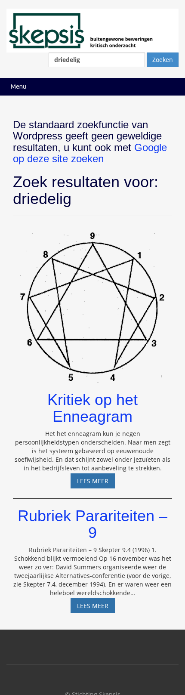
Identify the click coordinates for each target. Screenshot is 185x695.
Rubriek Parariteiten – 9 (92, 524)
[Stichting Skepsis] (92, 30)
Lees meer (96, 482)
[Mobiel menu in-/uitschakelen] (169, 87)
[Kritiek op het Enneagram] (92, 303)
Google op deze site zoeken (90, 153)
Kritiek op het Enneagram (92, 408)
